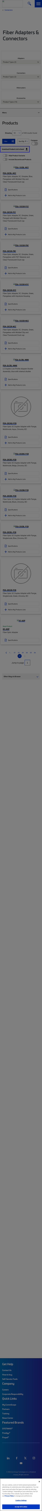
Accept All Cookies (21, 1507)
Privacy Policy (9, 1496)
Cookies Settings (21, 1500)
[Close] (39, 1481)
